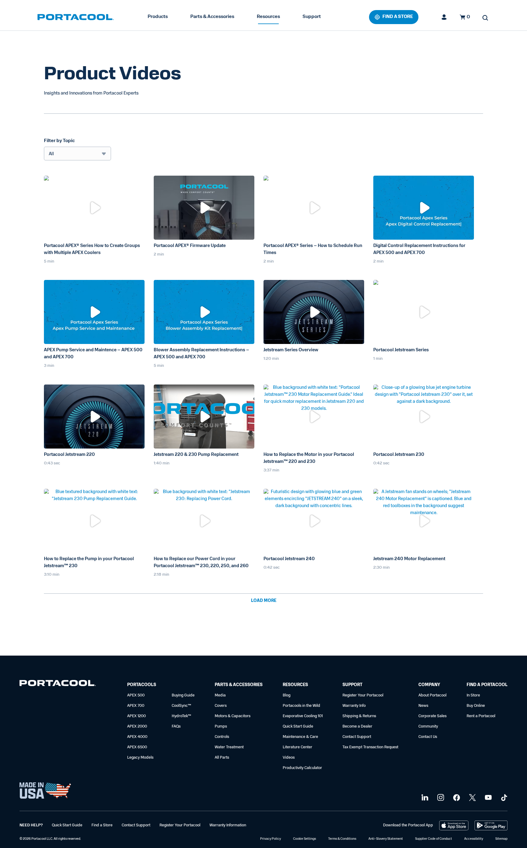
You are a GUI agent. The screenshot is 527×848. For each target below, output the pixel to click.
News (423, 706)
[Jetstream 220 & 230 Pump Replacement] (204, 417)
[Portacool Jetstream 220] (94, 417)
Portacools (141, 685)
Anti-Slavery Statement (385, 839)
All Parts (222, 758)
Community (428, 726)
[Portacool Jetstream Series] (423, 312)
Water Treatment (229, 747)
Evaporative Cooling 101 (303, 716)
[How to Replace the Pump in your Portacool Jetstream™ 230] (94, 521)
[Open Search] (485, 17)
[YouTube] (487, 798)
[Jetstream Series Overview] (314, 312)
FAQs (176, 726)
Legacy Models (140, 758)
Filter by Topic (59, 140)
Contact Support (356, 737)
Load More (263, 601)
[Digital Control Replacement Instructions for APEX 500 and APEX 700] (423, 208)
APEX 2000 (137, 726)
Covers (221, 706)
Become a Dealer (357, 726)
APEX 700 (135, 706)
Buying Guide (183, 695)
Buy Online (476, 706)
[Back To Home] (76, 17)
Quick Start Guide (298, 726)
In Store (473, 695)
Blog (286, 695)
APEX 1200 (136, 716)
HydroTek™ (181, 716)
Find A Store (397, 17)
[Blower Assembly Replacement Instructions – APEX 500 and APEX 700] (204, 312)
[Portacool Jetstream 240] (314, 521)
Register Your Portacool (362, 695)
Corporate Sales (432, 716)
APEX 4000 (137, 737)
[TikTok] (503, 798)
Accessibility (473, 839)
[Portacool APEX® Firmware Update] (204, 208)
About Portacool (432, 695)
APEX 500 (136, 695)
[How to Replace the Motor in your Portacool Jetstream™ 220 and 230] (314, 417)
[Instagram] (440, 798)
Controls (222, 737)
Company (429, 685)
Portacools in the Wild (301, 706)
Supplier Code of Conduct (433, 839)
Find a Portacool (487, 685)
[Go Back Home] (58, 684)
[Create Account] (444, 17)
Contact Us (427, 737)
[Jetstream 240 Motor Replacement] (423, 521)
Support (312, 16)
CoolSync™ (181, 706)
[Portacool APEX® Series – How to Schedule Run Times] (314, 208)
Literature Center (297, 747)
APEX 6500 (137, 747)
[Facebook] (456, 798)
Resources (268, 16)
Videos (289, 758)
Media (220, 695)
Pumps (221, 726)
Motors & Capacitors (232, 716)
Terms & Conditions (342, 839)
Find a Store (102, 825)
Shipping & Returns (359, 716)
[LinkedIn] (424, 798)
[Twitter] (472, 798)
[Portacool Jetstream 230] (423, 417)
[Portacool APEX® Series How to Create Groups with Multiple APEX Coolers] (94, 208)
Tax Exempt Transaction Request (370, 747)
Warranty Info (354, 706)
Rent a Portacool (481, 716)
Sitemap (501, 839)
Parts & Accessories (212, 16)
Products (158, 16)
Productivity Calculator (302, 768)
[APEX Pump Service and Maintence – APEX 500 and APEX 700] (94, 312)
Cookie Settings (304, 839)
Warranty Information (228, 825)
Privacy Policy (270, 839)
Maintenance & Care (300, 737)
